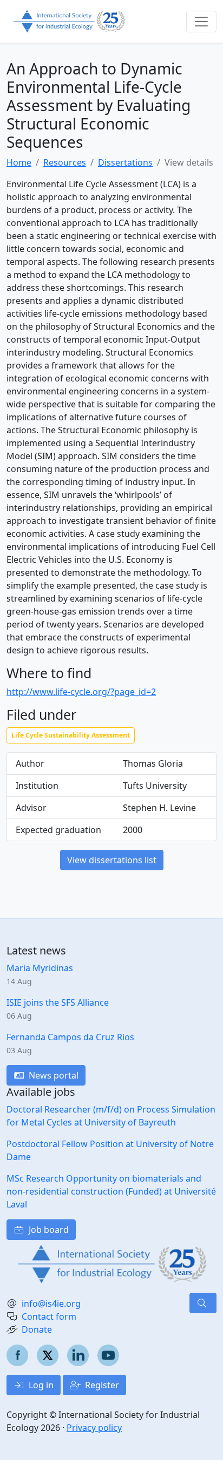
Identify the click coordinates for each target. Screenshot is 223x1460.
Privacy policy (94, 1428)
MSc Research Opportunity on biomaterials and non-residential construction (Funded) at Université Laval (111, 1191)
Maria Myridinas (39, 968)
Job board (48, 1230)
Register (101, 1385)
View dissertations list (111, 860)
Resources (64, 162)
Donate (37, 1329)
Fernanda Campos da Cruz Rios (70, 1037)
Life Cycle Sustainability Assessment (70, 735)
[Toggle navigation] (201, 21)
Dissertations (125, 162)
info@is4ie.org (51, 1303)
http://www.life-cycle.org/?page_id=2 (81, 692)
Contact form (49, 1316)
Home (18, 162)
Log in (40, 1385)
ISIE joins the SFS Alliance (57, 1002)
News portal (52, 1075)
